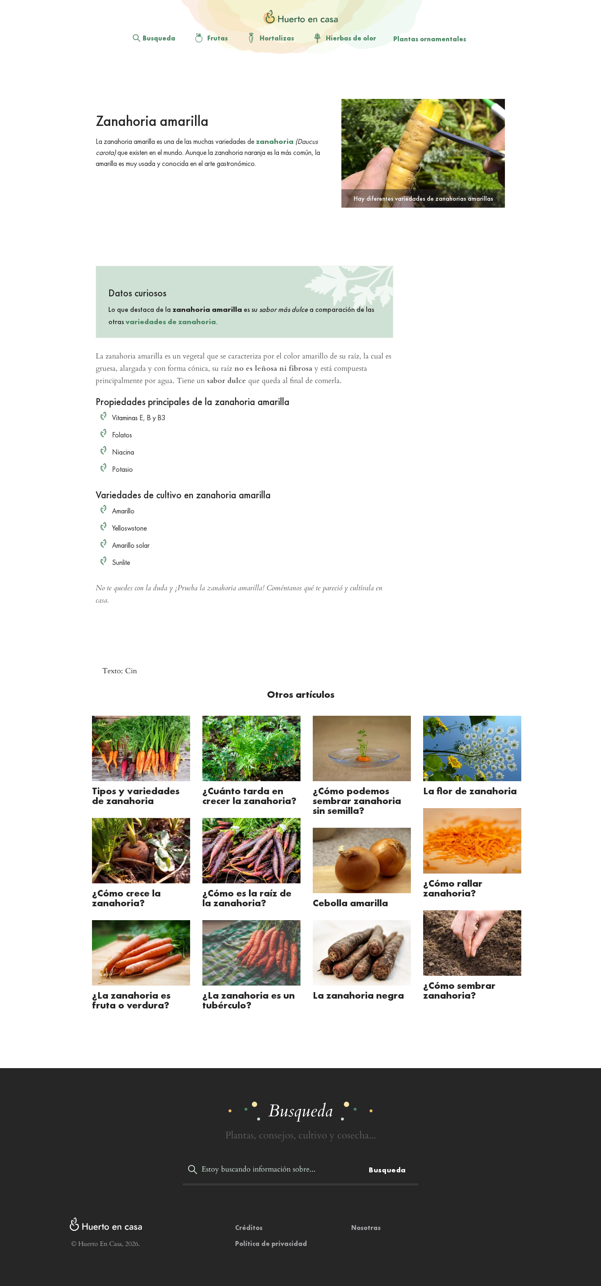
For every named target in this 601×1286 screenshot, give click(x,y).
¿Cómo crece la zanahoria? (126, 898)
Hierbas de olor (351, 38)
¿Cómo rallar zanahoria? (452, 888)
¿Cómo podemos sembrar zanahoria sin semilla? (357, 800)
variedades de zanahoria (171, 321)
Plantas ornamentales (429, 39)
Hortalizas (277, 38)
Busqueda (159, 38)
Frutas (217, 38)
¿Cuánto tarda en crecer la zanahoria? (249, 795)
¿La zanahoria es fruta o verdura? (131, 1000)
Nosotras (366, 1227)
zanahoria (275, 141)
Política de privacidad (271, 1243)
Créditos (248, 1227)
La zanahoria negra (358, 995)
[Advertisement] (294, 78)
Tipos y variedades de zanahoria (135, 795)
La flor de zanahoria (470, 790)
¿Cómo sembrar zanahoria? (459, 990)
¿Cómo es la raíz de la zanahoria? (247, 898)
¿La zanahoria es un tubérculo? (248, 1000)
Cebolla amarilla (350, 902)
